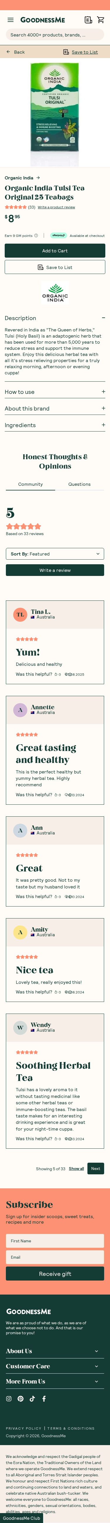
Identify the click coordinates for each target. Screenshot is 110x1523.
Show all (76, 1168)
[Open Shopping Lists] (88, 19)
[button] (21, 1518)
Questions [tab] (79, 484)
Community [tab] (30, 484)
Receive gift (55, 1273)
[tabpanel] (55, 832)
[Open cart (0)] (100, 19)
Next (95, 1168)
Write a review (55, 570)
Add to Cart (55, 250)
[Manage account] (10, 19)
